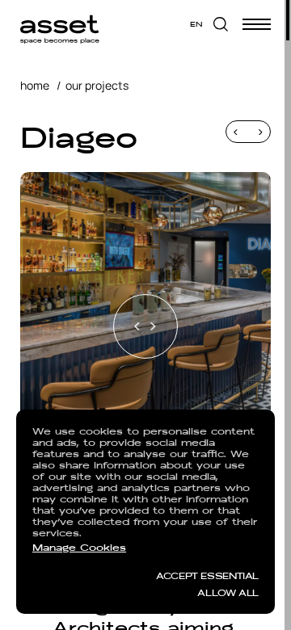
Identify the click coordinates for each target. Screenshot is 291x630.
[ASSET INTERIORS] (59, 24)
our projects (97, 85)
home (34, 85)
